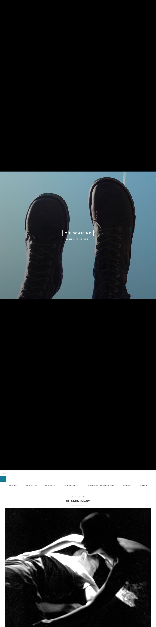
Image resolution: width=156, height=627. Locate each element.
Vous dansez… (71, 486)
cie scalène (78, 233)
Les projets (31, 486)
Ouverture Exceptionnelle (101, 486)
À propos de (51, 486)
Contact (127, 486)
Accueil (13, 486)
